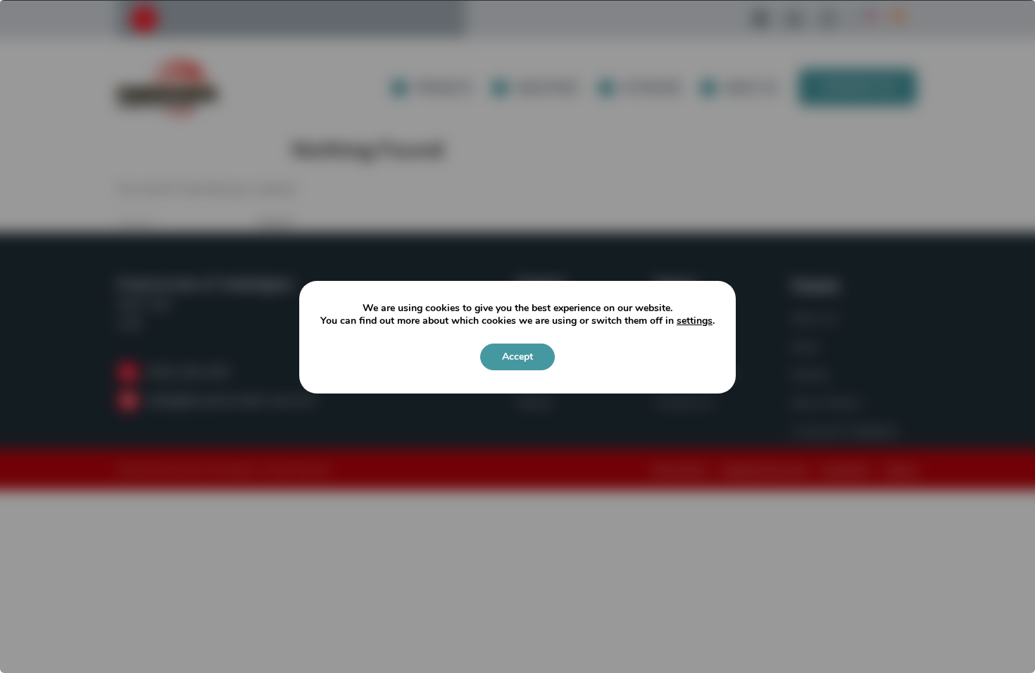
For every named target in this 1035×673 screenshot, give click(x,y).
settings (695, 321)
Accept (517, 356)
